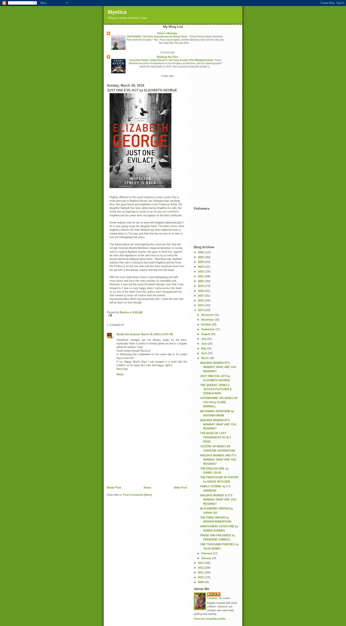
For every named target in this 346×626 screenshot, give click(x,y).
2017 (201, 295)
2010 (201, 577)
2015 (201, 305)
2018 (201, 290)
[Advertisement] (137, 458)
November (208, 319)
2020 (201, 281)
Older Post (180, 487)
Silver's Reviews (167, 33)
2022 (201, 271)
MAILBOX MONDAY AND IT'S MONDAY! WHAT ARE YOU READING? (218, 459)
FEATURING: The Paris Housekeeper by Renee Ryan (157, 36)
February (207, 553)
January (206, 558)
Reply (120, 374)
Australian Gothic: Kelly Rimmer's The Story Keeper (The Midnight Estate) (171, 60)
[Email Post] (147, 315)
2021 (201, 276)
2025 (201, 257)
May (204, 348)
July (204, 338)
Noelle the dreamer (128, 334)
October (206, 324)
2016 (201, 300)
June (204, 343)
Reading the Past (167, 56)
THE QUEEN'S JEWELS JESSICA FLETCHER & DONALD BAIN (216, 389)
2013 (201, 562)
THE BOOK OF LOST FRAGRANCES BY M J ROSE (215, 437)
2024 (201, 261)
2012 (201, 567)
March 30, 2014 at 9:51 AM (157, 334)
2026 (201, 252)
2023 (201, 266)
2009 (201, 582)
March (205, 358)
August (206, 334)
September (208, 329)
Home (147, 487)
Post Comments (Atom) (137, 494)
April (204, 353)
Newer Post (114, 487)
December (207, 314)
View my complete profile (209, 618)
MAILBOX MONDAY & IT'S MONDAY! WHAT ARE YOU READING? (218, 499)
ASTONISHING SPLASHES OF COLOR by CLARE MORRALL (219, 402)
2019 (201, 285)
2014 (201, 310)
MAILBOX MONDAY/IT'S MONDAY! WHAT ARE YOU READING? (218, 367)
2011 (201, 572)
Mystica (117, 12)
